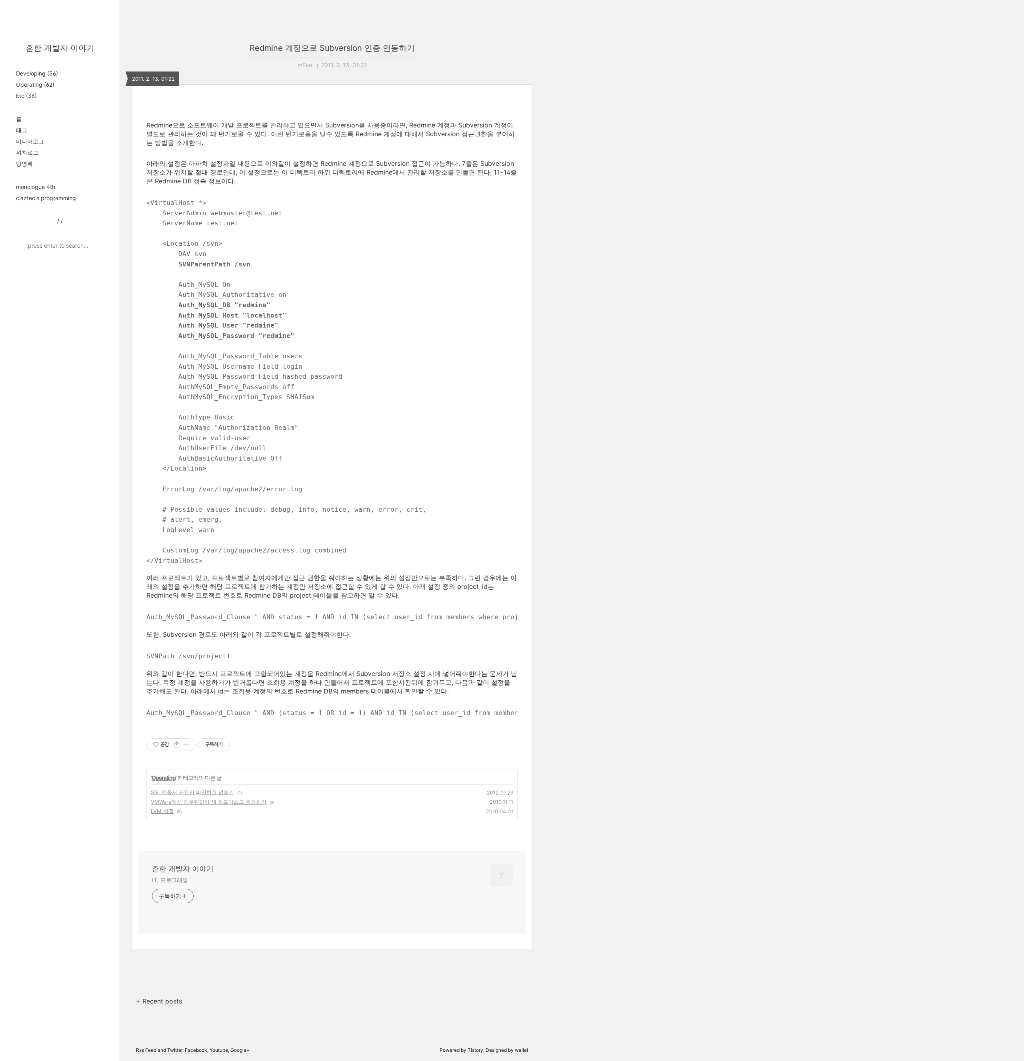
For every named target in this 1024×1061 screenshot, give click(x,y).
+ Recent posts (159, 1001)
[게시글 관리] (187, 745)
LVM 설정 (162, 811)
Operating (35, 84)
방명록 (24, 163)
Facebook (196, 1050)
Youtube (219, 1050)
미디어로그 (30, 141)
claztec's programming (46, 198)
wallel (521, 1050)
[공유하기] (177, 745)
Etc (26, 95)
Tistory (475, 1050)
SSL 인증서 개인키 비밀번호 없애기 (192, 792)
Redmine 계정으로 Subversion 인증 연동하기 (332, 48)
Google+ (240, 1050)
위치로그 (27, 152)
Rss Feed (146, 1050)
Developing (37, 73)
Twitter (174, 1050)
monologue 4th (35, 186)
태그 (21, 130)
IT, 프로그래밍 (170, 879)
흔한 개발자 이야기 (60, 48)
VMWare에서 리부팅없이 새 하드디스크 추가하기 (208, 802)
